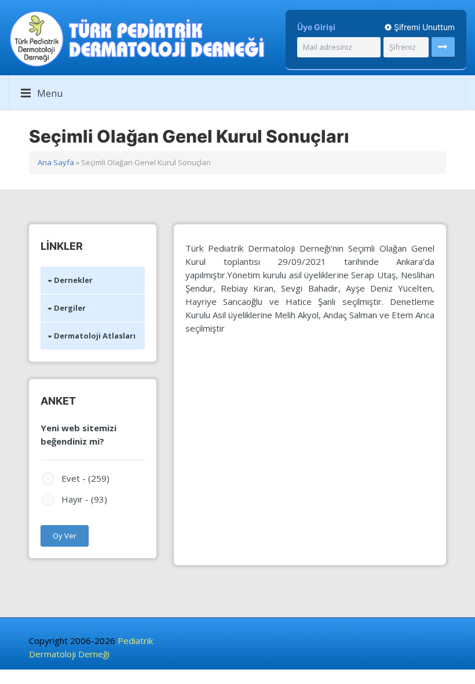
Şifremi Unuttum (423, 27)
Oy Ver (64, 535)
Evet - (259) (85, 478)
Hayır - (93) (84, 499)
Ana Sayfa (56, 162)
